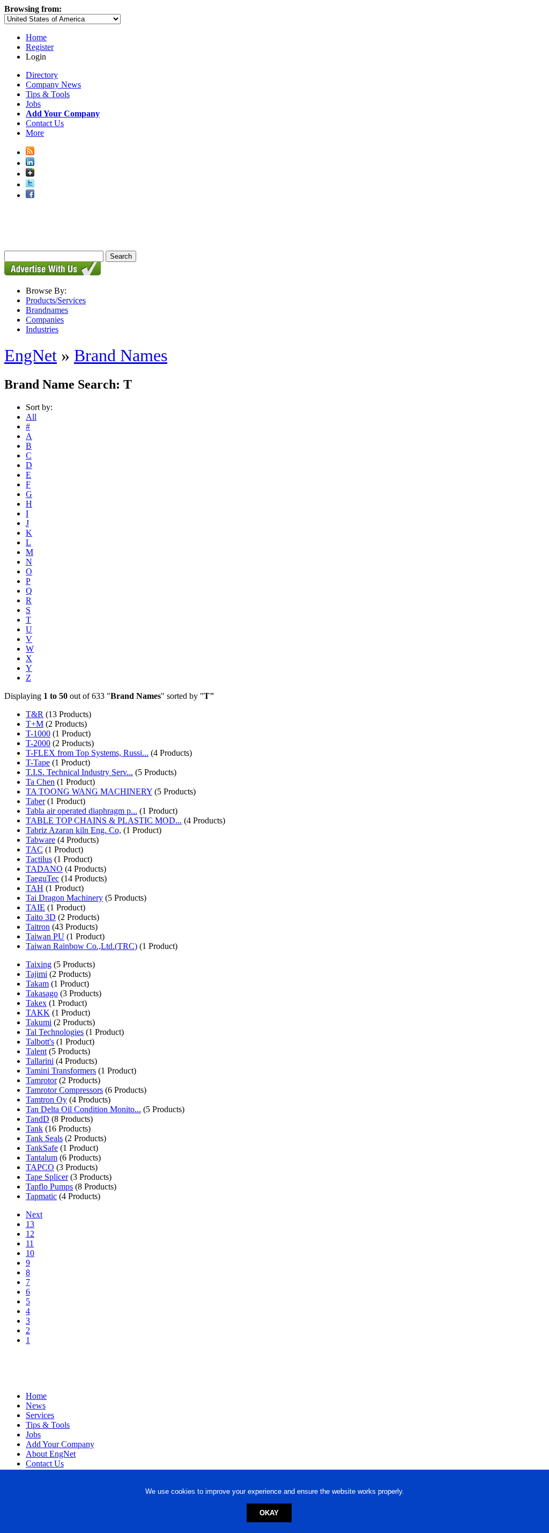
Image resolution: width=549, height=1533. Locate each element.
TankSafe (42, 1147)
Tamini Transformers (61, 1070)
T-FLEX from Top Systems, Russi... (87, 752)
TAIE (35, 907)
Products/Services (56, 300)
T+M (34, 723)
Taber (35, 801)
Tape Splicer (47, 1176)
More (35, 132)
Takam (37, 983)
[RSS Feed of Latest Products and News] (30, 152)
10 (30, 1253)
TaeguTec (42, 878)
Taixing (38, 964)
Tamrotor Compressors (64, 1089)
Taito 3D (41, 917)
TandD (37, 1118)
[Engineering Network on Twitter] (30, 184)
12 (30, 1233)
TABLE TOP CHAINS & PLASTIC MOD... (104, 820)
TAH (34, 888)
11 (30, 1243)
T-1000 (38, 733)
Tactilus (39, 859)
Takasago (42, 993)
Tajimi (36, 974)
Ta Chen (40, 781)
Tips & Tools (48, 94)
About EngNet (51, 1453)
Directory (42, 74)
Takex (36, 1003)
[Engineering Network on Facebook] (30, 195)
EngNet (30, 355)
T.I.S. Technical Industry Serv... (79, 772)
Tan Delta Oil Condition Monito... (83, 1109)
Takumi (38, 1022)
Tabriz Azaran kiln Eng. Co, (73, 830)
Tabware (40, 839)
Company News (53, 84)
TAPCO (40, 1167)
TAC (34, 849)
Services (40, 1415)
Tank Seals (44, 1138)
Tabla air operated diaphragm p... (81, 810)
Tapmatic (41, 1196)
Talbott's (40, 1041)
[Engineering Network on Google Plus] (30, 173)
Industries (42, 329)
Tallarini (40, 1060)
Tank (34, 1128)
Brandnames (47, 310)
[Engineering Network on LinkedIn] (30, 162)
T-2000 (38, 743)
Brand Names (120, 355)
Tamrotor (41, 1080)
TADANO (44, 868)
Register (40, 47)
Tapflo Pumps (49, 1186)
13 (30, 1224)
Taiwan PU (45, 936)
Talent (36, 1051)
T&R (34, 714)
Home (36, 37)
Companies (45, 319)
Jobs (33, 103)
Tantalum (41, 1157)
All (31, 416)
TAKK (38, 1012)
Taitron (38, 926)
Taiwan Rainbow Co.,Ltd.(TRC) (81, 946)
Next (34, 1214)
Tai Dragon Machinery (64, 897)
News (36, 1405)
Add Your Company (60, 1444)
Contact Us (45, 123)
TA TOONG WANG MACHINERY (89, 791)
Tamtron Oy (46, 1099)
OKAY (269, 1513)
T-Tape (38, 762)
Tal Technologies (55, 1031)
